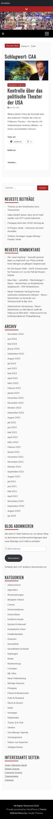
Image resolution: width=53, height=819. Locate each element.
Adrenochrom (14, 584)
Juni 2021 (12, 486)
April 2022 (12, 437)
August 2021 (13, 476)
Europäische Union (16, 629)
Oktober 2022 (14, 407)
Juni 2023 (12, 368)
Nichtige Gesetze (15, 683)
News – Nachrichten (26, 17)
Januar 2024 (13, 348)
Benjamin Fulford (16, 85)
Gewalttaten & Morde (18, 648)
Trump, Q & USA (15, 722)
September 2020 (15, 506)
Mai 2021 (12, 491)
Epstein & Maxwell (16, 624)
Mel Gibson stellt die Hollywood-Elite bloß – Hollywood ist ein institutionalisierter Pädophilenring (27, 312)
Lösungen (12, 668)
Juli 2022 (11, 422)
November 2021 (15, 461)
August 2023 (13, 358)
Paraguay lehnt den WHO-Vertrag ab (25, 223)
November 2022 (15, 402)
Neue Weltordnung (16, 678)
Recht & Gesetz (15, 702)
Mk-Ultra (11, 673)
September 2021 (15, 471)
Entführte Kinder (15, 619)
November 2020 (15, 501)
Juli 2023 (11, 363)
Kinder (10, 658)
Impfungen (12, 653)
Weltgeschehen (15, 747)
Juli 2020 (11, 515)
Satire (10, 707)
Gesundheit (12, 643)
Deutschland (13, 614)
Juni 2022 (12, 427)
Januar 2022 (13, 452)
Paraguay (12, 688)
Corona (11, 604)
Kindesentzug (14, 663)
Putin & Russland (15, 698)
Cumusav (9, 780)
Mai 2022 (12, 432)
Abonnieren (13, 558)
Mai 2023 (12, 373)
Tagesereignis (11, 776)
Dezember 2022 (15, 397)
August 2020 (13, 511)
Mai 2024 (12, 343)
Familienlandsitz (15, 634)
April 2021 (12, 496)
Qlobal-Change (12, 768)
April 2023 (12, 378)
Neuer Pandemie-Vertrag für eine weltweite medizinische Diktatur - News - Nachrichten (27, 294)
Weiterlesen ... (12, 163)
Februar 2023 (14, 388)
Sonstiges (12, 712)
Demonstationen (15, 609)
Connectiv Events (13, 772)
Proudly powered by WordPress (22, 809)
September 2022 (15, 412)
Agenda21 (12, 589)
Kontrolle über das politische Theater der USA (25, 96)
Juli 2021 (11, 481)
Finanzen (11, 639)
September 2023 (15, 353)
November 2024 (15, 334)
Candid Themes (35, 813)
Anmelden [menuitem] (5, 3)
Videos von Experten (17, 742)
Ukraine (11, 727)
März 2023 (12, 383)
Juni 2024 (12, 338)
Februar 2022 (14, 447)
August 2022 (13, 417)
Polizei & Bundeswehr (18, 693)
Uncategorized (14, 737)
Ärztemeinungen (15, 594)
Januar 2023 (13, 393)
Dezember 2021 (15, 456)
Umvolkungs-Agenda (17, 732)
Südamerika (13, 717)
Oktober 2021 (14, 466)
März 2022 (12, 442)
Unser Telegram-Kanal (16, 765)
